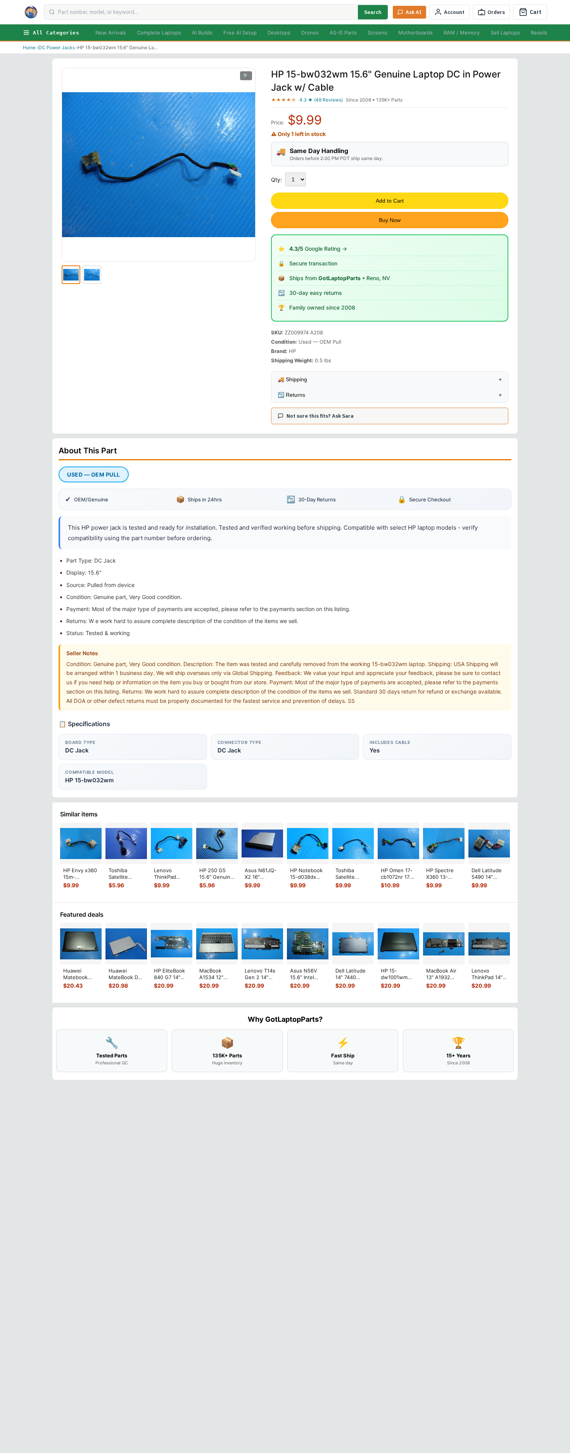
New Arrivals (110, 32)
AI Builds (202, 32)
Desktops (279, 32)
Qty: (276, 179)
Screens (377, 32)
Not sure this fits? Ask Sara (320, 416)
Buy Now (390, 220)
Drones (310, 32)
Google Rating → (318, 248)
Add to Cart (390, 201)
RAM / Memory (462, 32)
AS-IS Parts (343, 32)
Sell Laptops (505, 32)
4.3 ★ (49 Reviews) (321, 100)
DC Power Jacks (56, 47)
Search (373, 12)
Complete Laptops (159, 32)
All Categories (56, 33)
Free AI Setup (240, 32)
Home (29, 47)
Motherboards (415, 32)
